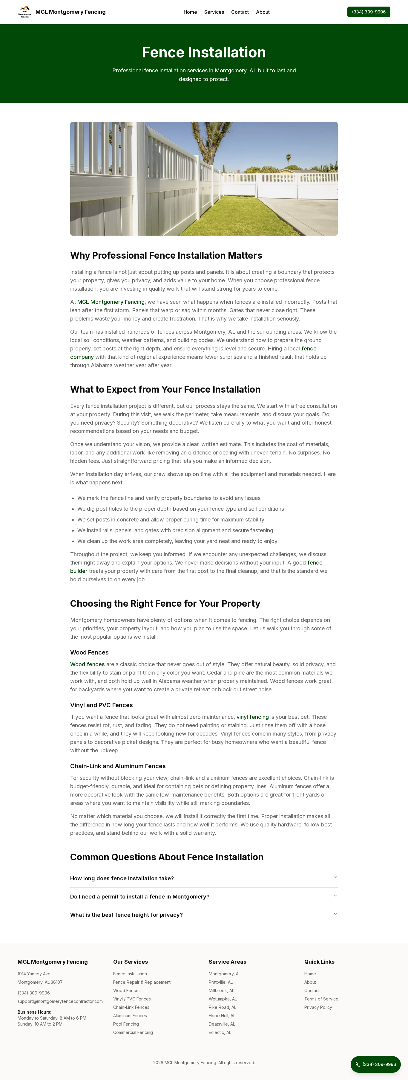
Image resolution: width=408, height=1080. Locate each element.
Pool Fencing (126, 1023)
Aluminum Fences (130, 1015)
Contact (240, 12)
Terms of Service (321, 998)
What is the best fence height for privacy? (126, 915)
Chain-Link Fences (131, 1007)
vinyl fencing (253, 717)
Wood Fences (127, 990)
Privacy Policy (318, 1007)
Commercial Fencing (133, 1032)
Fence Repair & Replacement (142, 982)
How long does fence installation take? (122, 878)
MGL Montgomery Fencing (111, 302)
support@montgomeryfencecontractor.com (60, 1001)
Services (214, 12)
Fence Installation (130, 973)
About (263, 12)
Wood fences (87, 664)
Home (190, 12)
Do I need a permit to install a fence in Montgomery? (139, 896)
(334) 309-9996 (369, 11)
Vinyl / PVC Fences (132, 998)
